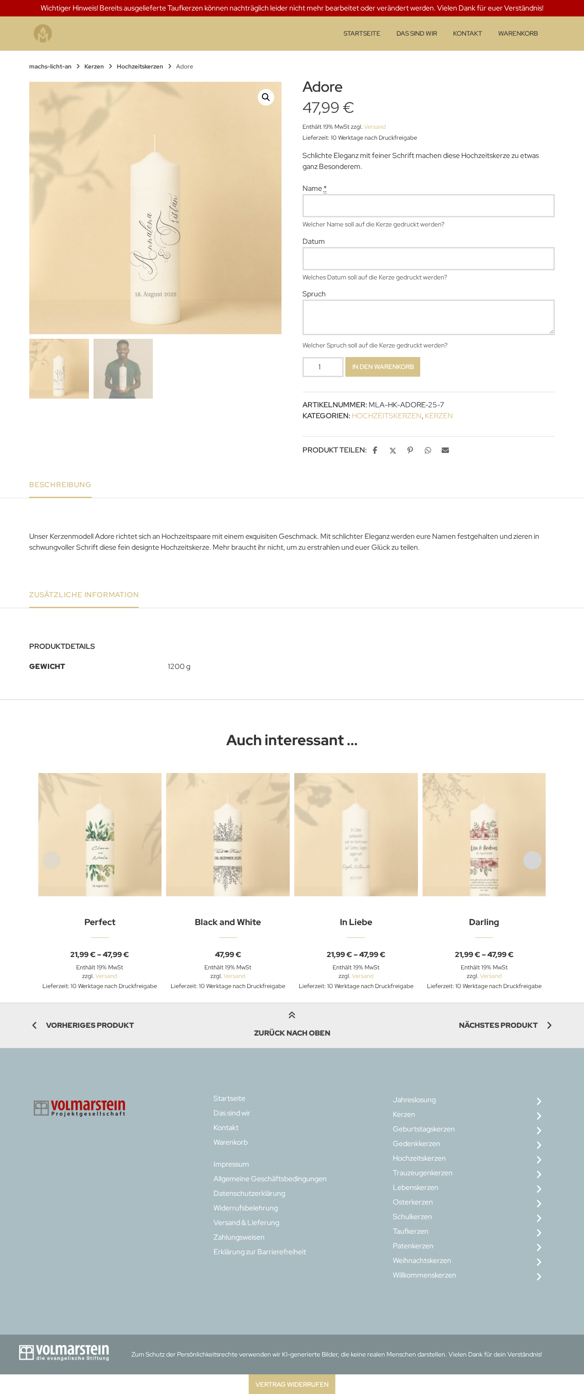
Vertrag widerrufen (292, 1384)
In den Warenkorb (383, 366)
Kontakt (467, 33)
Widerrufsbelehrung (246, 1208)
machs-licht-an (50, 66)
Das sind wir (416, 33)
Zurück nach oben (292, 1033)
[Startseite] (43, 33)
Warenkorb (518, 33)
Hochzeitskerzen (140, 66)
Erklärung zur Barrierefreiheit (260, 1252)
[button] (266, 97)
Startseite (362, 33)
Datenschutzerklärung (249, 1193)
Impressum (231, 1164)
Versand (375, 127)
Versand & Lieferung (246, 1222)
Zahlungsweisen (239, 1237)
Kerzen (94, 66)
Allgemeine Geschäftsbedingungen (270, 1179)
